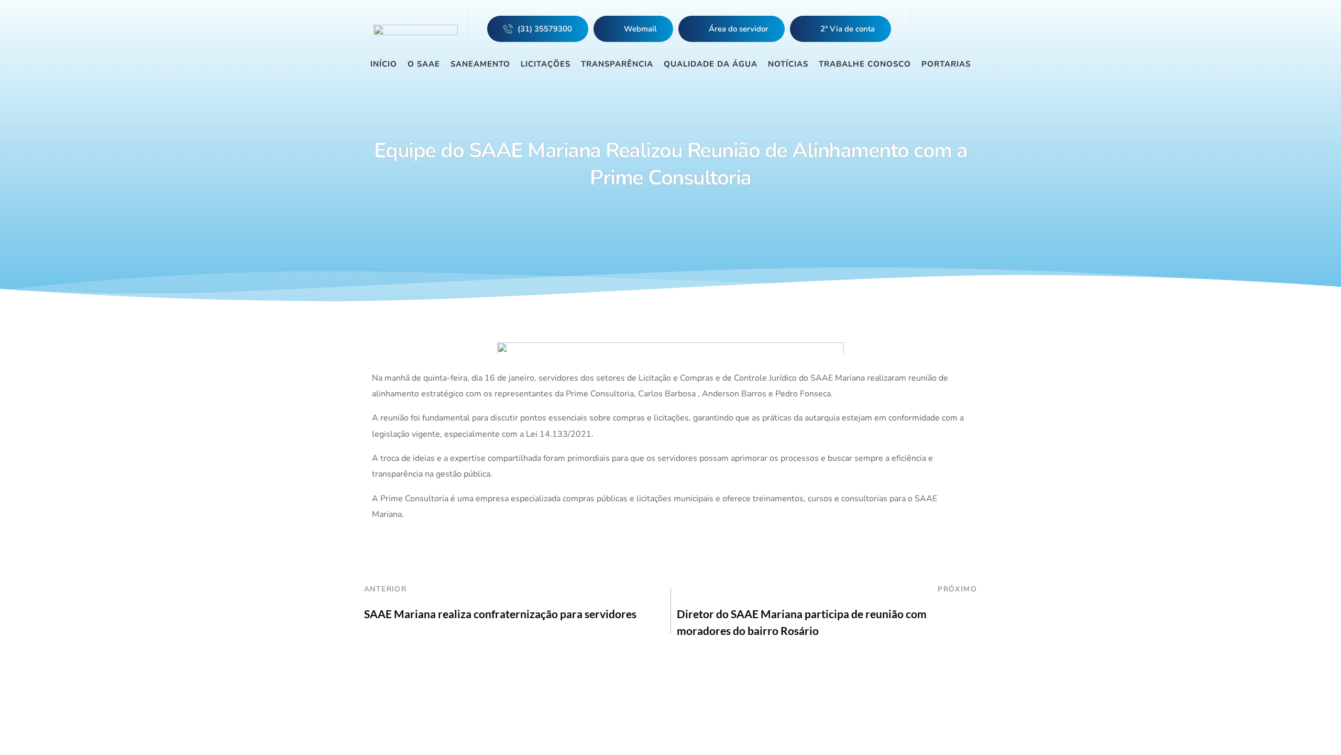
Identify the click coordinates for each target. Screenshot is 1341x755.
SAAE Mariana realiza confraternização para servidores (500, 613)
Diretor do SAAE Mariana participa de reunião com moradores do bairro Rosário (802, 622)
